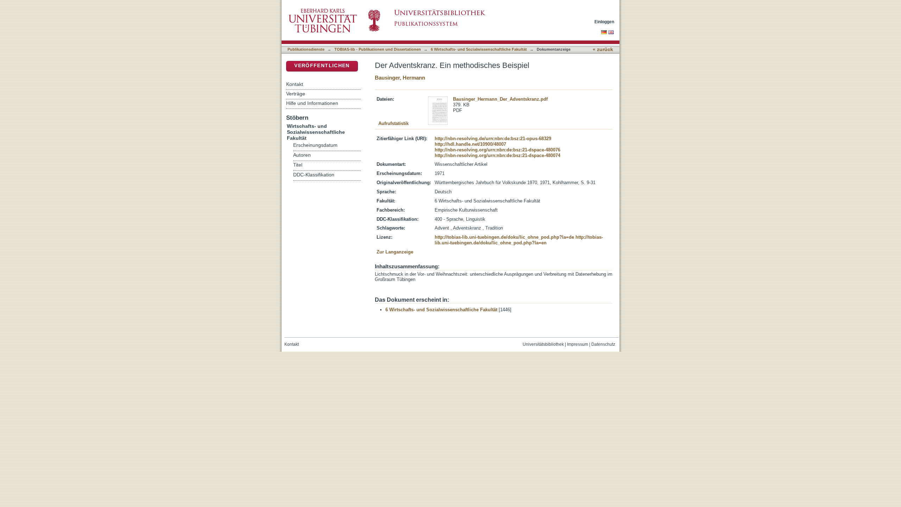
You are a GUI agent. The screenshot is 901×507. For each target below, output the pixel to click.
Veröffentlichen (321, 65)
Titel (297, 165)
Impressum (577, 344)
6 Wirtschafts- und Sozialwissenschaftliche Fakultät (479, 49)
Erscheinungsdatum (315, 145)
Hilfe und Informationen (312, 103)
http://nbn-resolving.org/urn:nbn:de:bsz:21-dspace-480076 (497, 149)
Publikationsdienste (306, 49)
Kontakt (294, 84)
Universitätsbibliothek (543, 344)
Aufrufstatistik (393, 123)
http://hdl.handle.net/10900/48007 (470, 144)
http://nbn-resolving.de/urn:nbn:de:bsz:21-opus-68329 (493, 138)
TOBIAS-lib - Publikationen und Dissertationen (377, 49)
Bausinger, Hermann (400, 78)
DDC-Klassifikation (313, 174)
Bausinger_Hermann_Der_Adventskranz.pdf (500, 99)
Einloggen (604, 21)
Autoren (302, 155)
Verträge (295, 93)
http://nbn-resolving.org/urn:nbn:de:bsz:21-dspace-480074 (497, 155)
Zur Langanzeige (395, 252)
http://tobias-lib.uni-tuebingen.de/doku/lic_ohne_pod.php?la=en (519, 239)
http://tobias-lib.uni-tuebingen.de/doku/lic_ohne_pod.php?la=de (504, 237)
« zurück (603, 49)
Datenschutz (603, 344)
